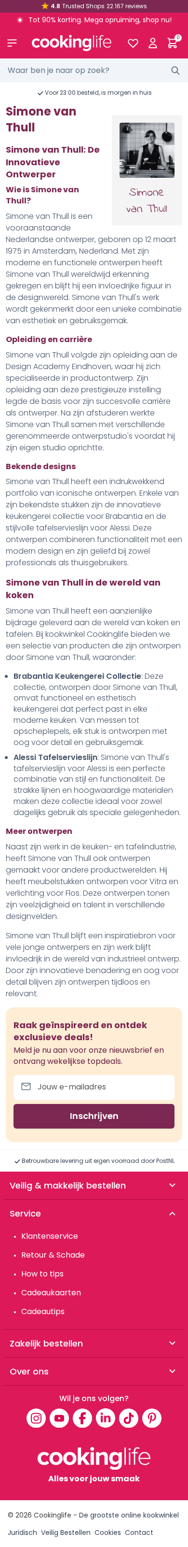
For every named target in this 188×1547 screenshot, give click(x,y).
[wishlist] (133, 43)
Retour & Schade (53, 1255)
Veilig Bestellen (66, 1532)
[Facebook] (82, 1418)
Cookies (107, 1532)
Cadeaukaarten (51, 1292)
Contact (139, 1532)
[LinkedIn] (105, 1418)
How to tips (42, 1273)
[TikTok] (128, 1418)
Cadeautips (43, 1311)
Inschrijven (94, 1116)
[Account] (152, 43)
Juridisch (22, 1532)
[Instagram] (36, 1418)
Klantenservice (49, 1236)
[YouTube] (59, 1418)
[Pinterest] (151, 1418)
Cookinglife (52, 1515)
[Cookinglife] (71, 43)
